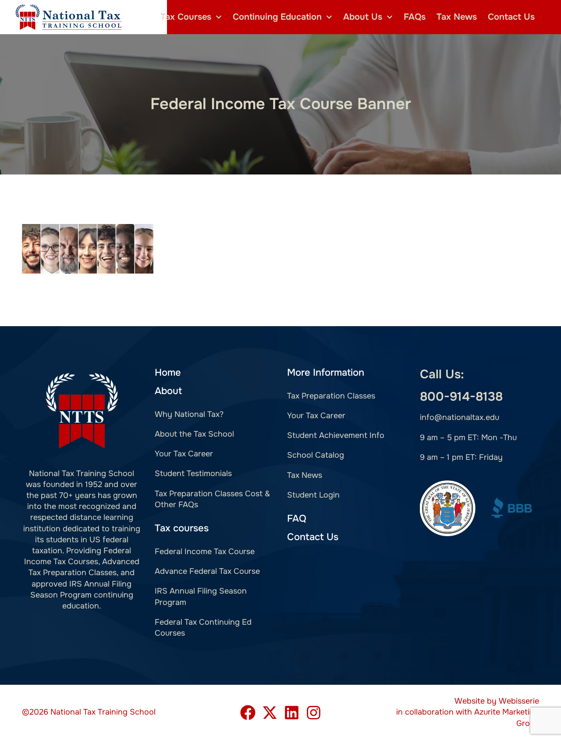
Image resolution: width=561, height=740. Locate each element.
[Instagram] (313, 712)
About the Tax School (194, 434)
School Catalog (315, 455)
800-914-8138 (461, 397)
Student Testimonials (193, 473)
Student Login (313, 495)
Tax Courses (185, 16)
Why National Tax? (189, 414)
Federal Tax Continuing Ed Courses (203, 627)
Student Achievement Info (335, 435)
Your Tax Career (184, 454)
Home (168, 372)
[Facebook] (248, 712)
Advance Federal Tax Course (207, 571)
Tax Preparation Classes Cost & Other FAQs (212, 499)
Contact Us (511, 16)
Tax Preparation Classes (331, 396)
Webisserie (519, 701)
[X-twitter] (269, 712)
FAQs (415, 16)
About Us (362, 16)
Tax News (457, 16)
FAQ (296, 518)
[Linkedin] (291, 712)
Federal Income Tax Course (205, 551)
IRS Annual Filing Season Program (201, 596)
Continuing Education (277, 16)
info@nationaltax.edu (459, 417)
